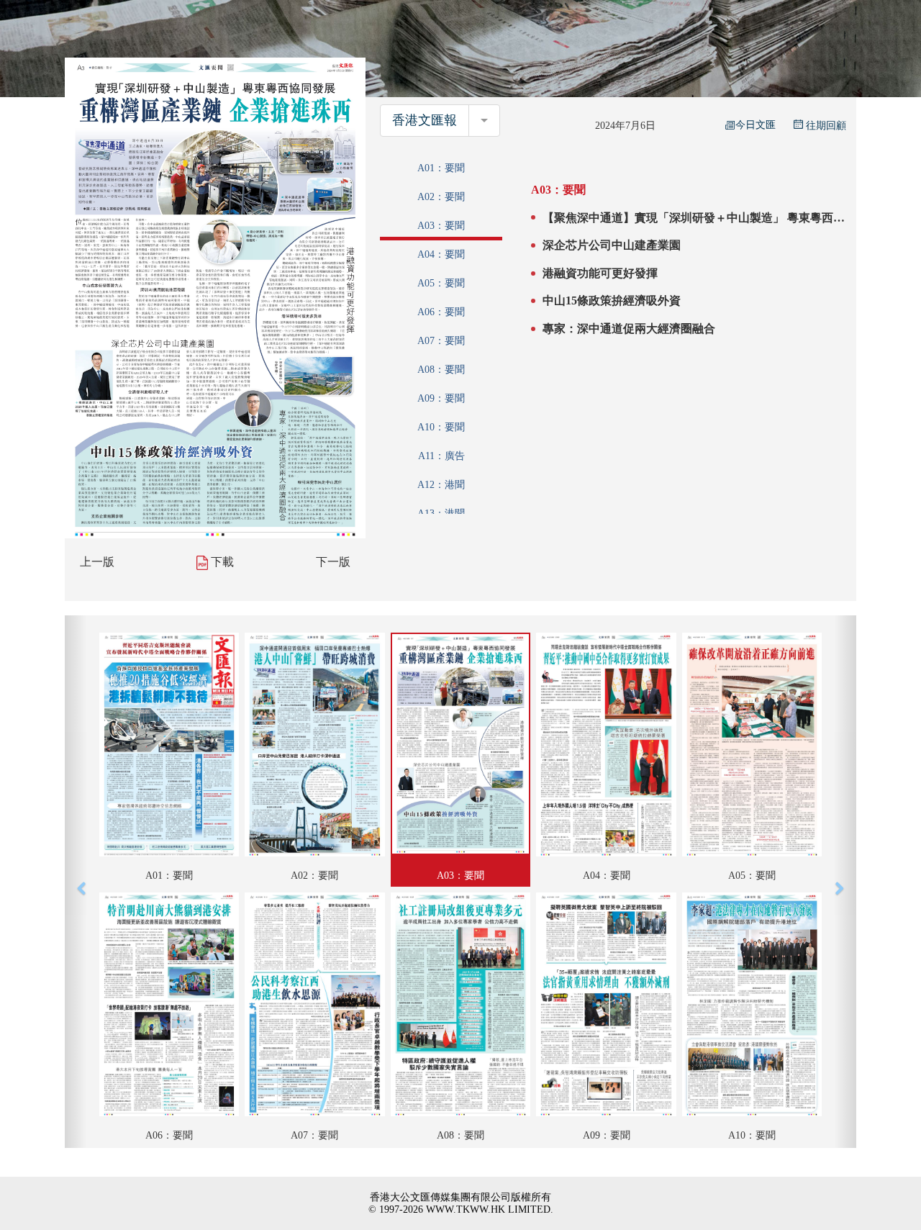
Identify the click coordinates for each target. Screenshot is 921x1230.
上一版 (97, 562)
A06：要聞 (441, 312)
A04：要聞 (441, 254)
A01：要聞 (441, 168)
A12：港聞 (441, 484)
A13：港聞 (441, 513)
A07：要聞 (441, 340)
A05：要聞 (441, 283)
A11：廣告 (441, 456)
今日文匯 (755, 124)
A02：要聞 (441, 196)
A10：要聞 (441, 427)
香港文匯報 (424, 120)
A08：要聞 (441, 369)
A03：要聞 (441, 225)
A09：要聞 (441, 398)
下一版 (333, 562)
